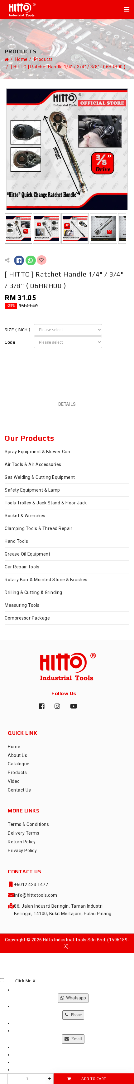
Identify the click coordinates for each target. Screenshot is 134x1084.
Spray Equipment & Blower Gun (37, 451)
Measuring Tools (22, 605)
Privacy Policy (22, 850)
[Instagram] (56, 709)
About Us (17, 755)
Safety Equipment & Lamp (32, 490)
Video (14, 781)
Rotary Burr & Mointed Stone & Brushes (46, 579)
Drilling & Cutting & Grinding (33, 592)
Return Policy (22, 841)
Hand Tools (16, 541)
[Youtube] (71, 709)
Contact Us (19, 789)
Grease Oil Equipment (27, 554)
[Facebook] (40, 708)
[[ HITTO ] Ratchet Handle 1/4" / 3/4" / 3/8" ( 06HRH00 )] (67, 148)
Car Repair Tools (22, 566)
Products (43, 59)
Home (21, 59)
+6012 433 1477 (31, 884)
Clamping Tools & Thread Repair (38, 528)
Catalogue (19, 763)
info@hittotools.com (35, 895)
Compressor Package (27, 618)
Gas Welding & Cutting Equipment (40, 477)
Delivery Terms (23, 833)
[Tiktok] (87, 709)
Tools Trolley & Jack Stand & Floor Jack (46, 502)
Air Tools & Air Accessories (33, 464)
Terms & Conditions (28, 824)
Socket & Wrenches (25, 515)
